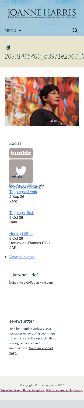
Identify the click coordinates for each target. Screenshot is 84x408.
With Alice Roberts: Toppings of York (25, 189)
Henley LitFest (21, 233)
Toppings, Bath (21, 212)
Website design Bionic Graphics (22, 390)
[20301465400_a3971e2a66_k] (42, 101)
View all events (22, 256)
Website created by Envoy (64, 390)
